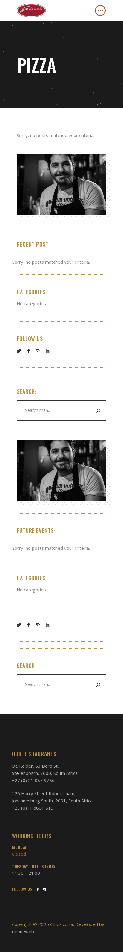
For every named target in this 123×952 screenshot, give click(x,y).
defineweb (23, 931)
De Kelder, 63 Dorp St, (35, 766)
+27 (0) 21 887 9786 (33, 780)
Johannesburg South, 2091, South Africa (52, 801)
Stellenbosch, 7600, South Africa (45, 773)
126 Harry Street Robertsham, (44, 793)
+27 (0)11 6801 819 (32, 808)
